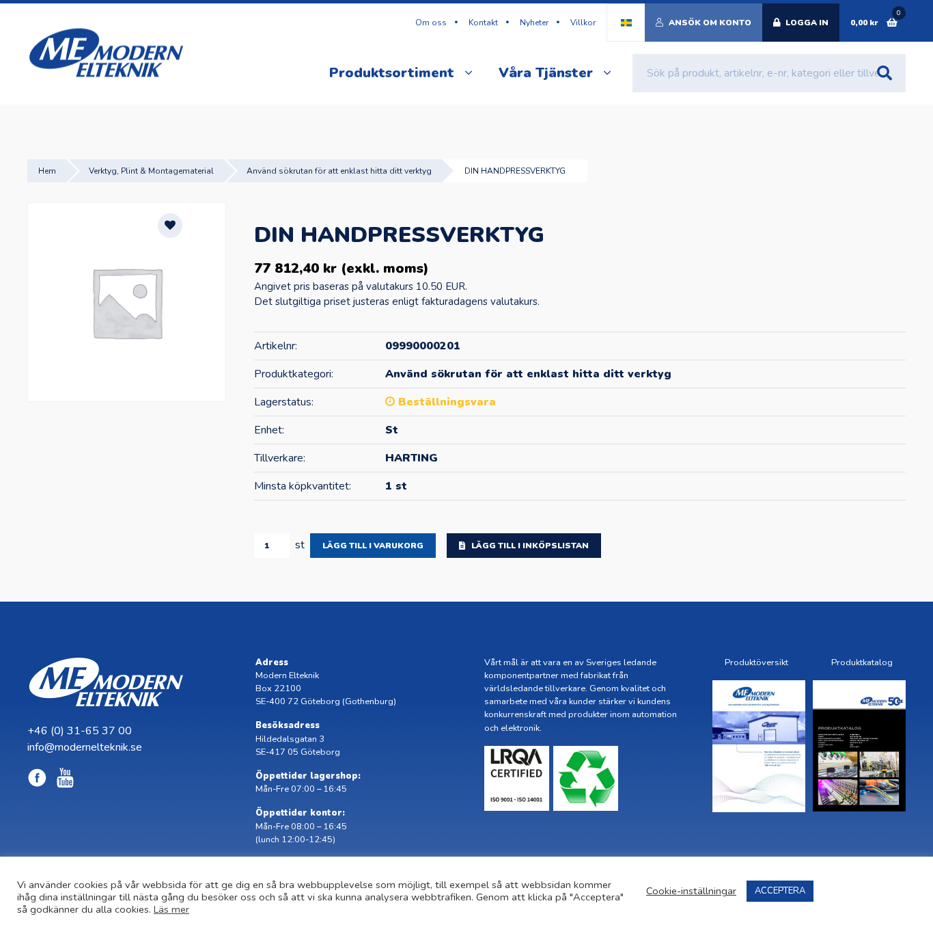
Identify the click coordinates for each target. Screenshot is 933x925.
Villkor (583, 22)
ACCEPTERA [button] (780, 891)
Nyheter (534, 22)
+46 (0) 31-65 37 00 (79, 730)
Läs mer (171, 909)
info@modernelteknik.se (84, 747)
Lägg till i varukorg (372, 545)
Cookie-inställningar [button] (691, 891)
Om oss (431, 22)
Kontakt (483, 22)
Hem (47, 170)
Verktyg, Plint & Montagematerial (151, 170)
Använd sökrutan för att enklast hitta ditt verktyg (339, 170)
